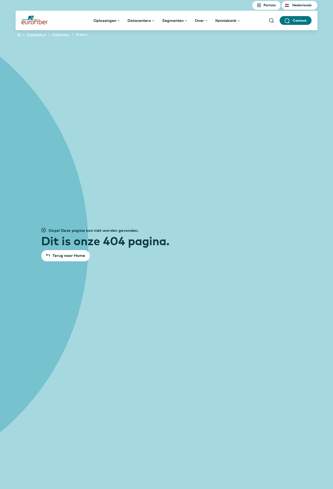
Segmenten (173, 20)
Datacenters (139, 20)
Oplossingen (104, 20)
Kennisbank (225, 20)
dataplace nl (36, 34)
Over (199, 20)
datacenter (60, 34)
